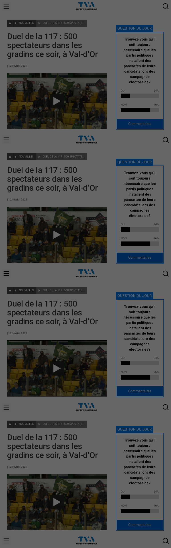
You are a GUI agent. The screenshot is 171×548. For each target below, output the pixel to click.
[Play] (85, 274)
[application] (85, 274)
